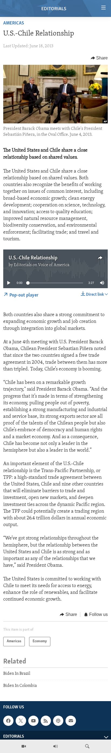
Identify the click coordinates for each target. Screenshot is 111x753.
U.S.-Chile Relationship (33, 258)
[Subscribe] (70, 721)
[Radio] (55, 746)
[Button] (99, 58)
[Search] (87, 746)
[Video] (24, 746)
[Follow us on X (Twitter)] (21, 721)
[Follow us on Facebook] (8, 721)
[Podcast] (58, 721)
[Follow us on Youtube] (33, 721)
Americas (13, 23)
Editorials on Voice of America (42, 265)
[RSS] (46, 721)
